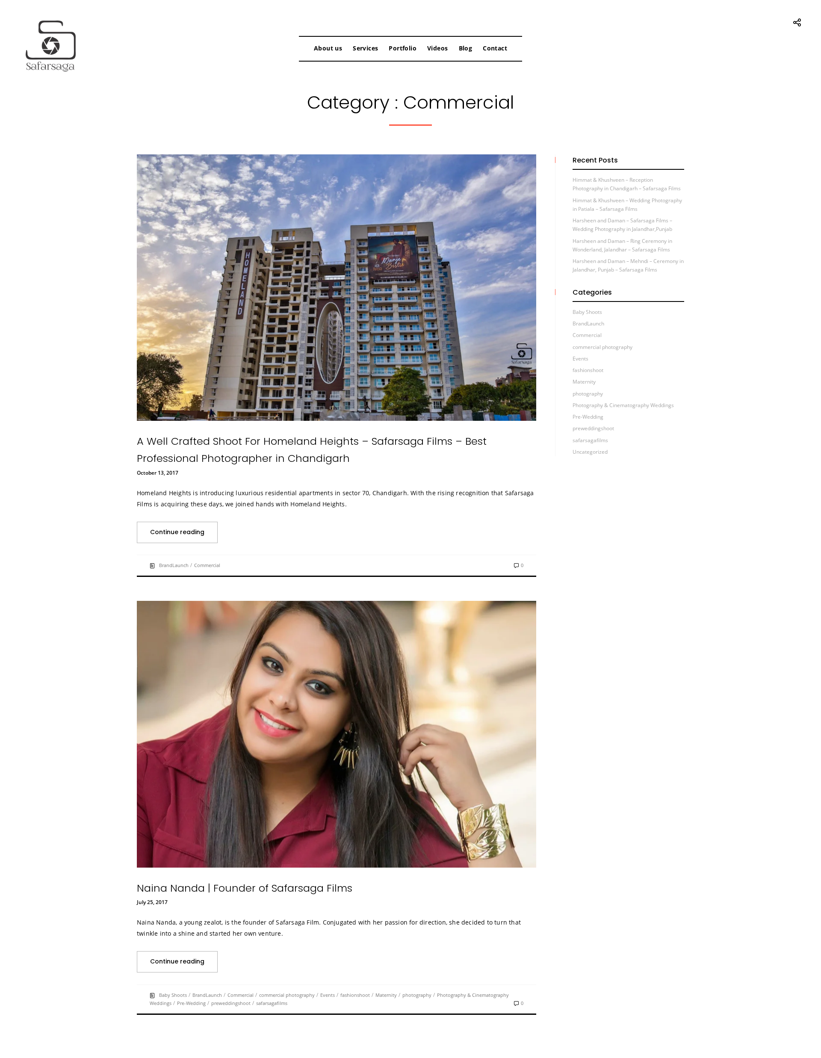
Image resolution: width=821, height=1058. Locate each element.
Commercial (207, 565)
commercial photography (287, 995)
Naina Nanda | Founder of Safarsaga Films (244, 888)
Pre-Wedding (191, 1003)
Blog (466, 48)
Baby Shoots (173, 995)
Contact (495, 48)
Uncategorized (590, 451)
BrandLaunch (174, 565)
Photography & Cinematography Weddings (623, 405)
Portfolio (402, 48)
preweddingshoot (231, 1003)
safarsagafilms (271, 1003)
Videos (437, 48)
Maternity (386, 995)
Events (327, 995)
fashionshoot (355, 995)
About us (328, 48)
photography (416, 995)
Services (365, 48)
